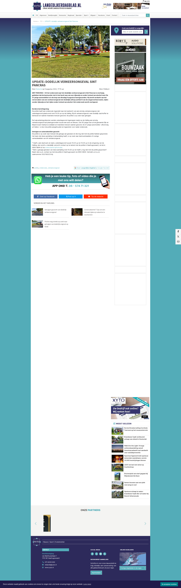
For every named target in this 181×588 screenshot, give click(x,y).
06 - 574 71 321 (79, 185)
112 (37, 15)
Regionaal (71, 15)
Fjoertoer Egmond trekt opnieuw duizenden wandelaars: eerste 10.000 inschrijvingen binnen (136, 368)
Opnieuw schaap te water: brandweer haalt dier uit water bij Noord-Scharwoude (136, 404)
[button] (33, 434)
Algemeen (43, 15)
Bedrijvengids (52, 15)
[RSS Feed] (105, 464)
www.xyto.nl (49, 478)
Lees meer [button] (87, 584)
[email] (178, 241)
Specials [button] (78, 15)
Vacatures (101, 15)
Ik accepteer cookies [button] (169, 584)
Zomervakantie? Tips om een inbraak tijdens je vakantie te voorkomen (94, 212)
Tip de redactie (97, 196)
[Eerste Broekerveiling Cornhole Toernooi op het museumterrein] (117, 341)
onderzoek (43, 168)
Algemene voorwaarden (118, 496)
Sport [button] (86, 15)
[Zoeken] (148, 15)
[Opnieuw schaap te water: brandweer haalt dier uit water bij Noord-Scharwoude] (117, 405)
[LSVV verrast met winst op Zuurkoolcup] (117, 378)
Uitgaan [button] (92, 15)
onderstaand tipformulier (53, 147)
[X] (97, 464)
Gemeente (62, 15)
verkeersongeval (53, 168)
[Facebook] (92, 464)
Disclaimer (130, 496)
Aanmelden (96, 483)
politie (36, 168)
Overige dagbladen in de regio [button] (131, 478)
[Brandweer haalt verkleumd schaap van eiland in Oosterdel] (117, 350)
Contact (114, 15)
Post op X (72, 196)
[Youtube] (101, 464)
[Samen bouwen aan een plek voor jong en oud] (117, 396)
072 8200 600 (50, 472)
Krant (108, 15)
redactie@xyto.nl (51, 475)
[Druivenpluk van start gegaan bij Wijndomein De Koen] (117, 387)
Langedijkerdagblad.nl (62, 5)
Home (35, 21)
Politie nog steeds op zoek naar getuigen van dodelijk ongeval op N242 (56, 224)
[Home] (33, 15)
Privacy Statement (141, 496)
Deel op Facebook (47, 196)
